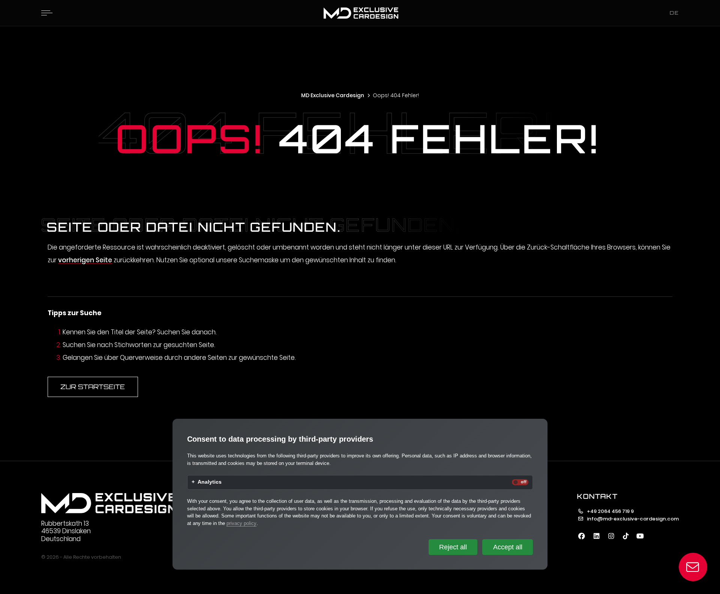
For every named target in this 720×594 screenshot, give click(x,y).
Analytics (210, 482)
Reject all (453, 547)
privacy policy (241, 523)
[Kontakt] (693, 567)
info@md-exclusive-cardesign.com (633, 518)
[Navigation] (46, 12)
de (674, 13)
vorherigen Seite (85, 260)
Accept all (507, 547)
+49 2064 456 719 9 (610, 511)
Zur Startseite (92, 387)
